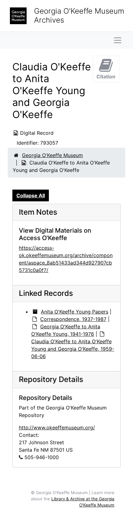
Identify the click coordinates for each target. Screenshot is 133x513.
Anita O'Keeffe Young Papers (74, 312)
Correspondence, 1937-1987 (73, 319)
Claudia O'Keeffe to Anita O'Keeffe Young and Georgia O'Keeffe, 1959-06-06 (72, 348)
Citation (106, 76)
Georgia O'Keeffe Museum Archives (79, 15)
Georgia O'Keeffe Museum (52, 155)
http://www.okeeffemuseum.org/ (57, 427)
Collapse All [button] (30, 195)
